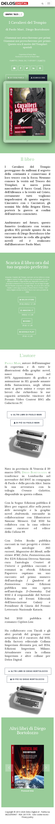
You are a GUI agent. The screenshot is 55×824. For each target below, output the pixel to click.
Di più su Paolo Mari (27, 422)
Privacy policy (27, 817)
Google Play (27, 332)
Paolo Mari (16, 29)
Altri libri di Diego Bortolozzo (29, 671)
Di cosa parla (17, 78)
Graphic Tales (11, 14)
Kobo (28, 321)
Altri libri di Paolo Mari (27, 414)
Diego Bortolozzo (37, 29)
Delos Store (27, 300)
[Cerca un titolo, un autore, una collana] (42, 3)
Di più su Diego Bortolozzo (28, 679)
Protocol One (27, 791)
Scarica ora (38, 78)
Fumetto (41, 61)
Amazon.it (27, 310)
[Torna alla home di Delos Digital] (14, 3)
